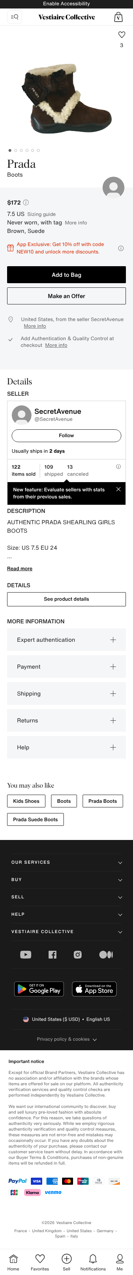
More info (76, 222)
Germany (105, 1231)
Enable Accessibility (66, 3)
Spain (60, 1236)
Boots (64, 801)
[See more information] (121, 248)
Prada (21, 164)
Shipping (29, 693)
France (21, 1231)
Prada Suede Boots (35, 819)
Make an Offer (66, 296)
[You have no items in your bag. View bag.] (118, 17)
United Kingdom (47, 1231)
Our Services (30, 862)
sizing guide (41, 214)
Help (23, 747)
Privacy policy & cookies (63, 1039)
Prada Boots (103, 801)
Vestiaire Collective (42, 932)
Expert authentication (46, 639)
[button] (118, 17)
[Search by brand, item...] (14, 17)
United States (79, 1231)
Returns (27, 720)
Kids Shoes (26, 801)
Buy (16, 880)
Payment (28, 666)
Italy (74, 1236)
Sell (17, 897)
